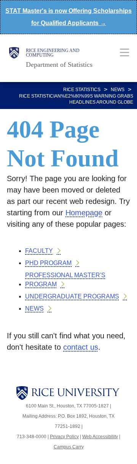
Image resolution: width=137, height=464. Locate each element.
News (117, 89)
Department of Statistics (59, 64)
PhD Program (48, 263)
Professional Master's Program (65, 279)
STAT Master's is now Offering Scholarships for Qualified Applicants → (68, 17)
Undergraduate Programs (72, 296)
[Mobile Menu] (124, 52)
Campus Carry (69, 447)
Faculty (39, 251)
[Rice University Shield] (14, 58)
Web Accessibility (100, 436)
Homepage (83, 212)
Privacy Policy (64, 436)
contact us (80, 347)
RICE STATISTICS (81, 89)
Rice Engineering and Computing (53, 53)
